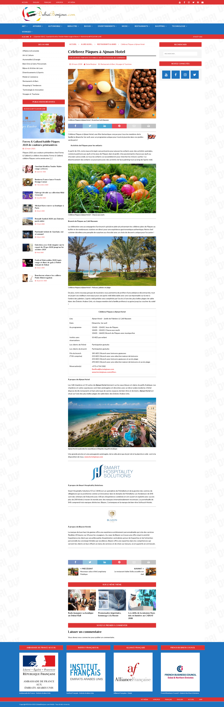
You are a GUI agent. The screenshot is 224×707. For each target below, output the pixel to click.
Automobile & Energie (31, 59)
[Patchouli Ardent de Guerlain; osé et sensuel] (28, 234)
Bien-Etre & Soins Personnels (34, 64)
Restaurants (141, 26)
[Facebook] (184, 2)
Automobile (54, 26)
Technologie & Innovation (33, 90)
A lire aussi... (87, 44)
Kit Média (71, 2)
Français (47, 2)
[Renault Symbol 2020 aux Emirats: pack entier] (28, 221)
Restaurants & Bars (108, 64)
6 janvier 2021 (41, 172)
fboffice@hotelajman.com (103, 369)
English (36, 2)
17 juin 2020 (40, 224)
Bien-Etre (72, 26)
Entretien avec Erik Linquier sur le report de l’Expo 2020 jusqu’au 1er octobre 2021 (49, 247)
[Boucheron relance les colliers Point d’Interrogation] (28, 278)
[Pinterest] (198, 2)
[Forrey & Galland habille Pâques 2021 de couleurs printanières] (44, 123)
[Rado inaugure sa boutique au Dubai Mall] (82, 599)
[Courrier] (202, 2)
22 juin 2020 (40, 211)
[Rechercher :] (180, 54)
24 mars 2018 (76, 64)
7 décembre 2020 (42, 185)
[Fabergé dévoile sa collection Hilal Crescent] (28, 195)
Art (24, 26)
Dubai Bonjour (91, 64)
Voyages (26, 32)
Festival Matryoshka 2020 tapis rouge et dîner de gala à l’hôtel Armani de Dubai (48, 262)
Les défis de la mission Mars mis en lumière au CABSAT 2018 (141, 616)
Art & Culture (28, 55)
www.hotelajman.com (93, 457)
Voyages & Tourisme (123, 64)
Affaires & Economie (31, 51)
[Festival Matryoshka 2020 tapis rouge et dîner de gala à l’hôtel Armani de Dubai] (28, 263)
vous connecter (84, 637)
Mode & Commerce (30, 77)
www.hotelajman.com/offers (104, 372)
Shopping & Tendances (32, 85)
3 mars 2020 (40, 268)
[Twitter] (193, 2)
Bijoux (87, 26)
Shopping (160, 26)
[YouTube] (180, 2)
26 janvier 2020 (42, 280)
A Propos (59, 2)
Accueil (25, 2)
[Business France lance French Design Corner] (28, 182)
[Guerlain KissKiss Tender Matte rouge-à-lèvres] (28, 169)
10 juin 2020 (40, 237)
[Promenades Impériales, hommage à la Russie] (112, 599)
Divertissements (106, 26)
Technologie (178, 26)
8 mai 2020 (40, 252)
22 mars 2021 (30, 149)
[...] (51, 158)
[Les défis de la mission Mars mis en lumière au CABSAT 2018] (142, 599)
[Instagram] (189, 2)
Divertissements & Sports (33, 72)
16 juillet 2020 (41, 198)
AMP (200, 699)
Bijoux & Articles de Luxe (33, 68)
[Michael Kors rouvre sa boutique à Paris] (28, 208)
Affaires (37, 26)
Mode (125, 26)
